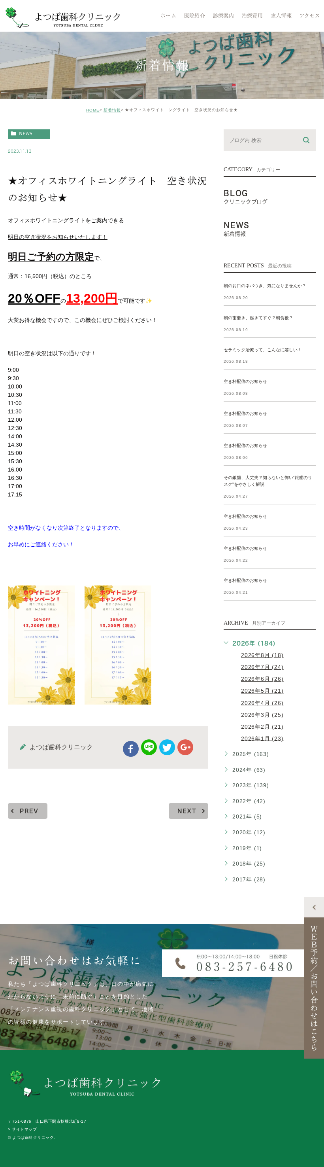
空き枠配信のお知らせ (245, 381)
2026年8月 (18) (262, 655)
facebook (131, 749)
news (25, 133)
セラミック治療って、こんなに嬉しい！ (263, 349)
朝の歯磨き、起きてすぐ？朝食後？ (258, 317)
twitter (167, 747)
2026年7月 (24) (262, 667)
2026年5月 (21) (262, 691)
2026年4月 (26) (262, 702)
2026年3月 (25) (262, 714)
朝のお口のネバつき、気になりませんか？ (265, 285)
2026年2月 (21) (262, 726)
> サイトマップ (22, 1129)
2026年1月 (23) (262, 738)
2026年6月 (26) (262, 679)
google (185, 747)
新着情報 (112, 110)
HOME (93, 110)
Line (149, 747)
